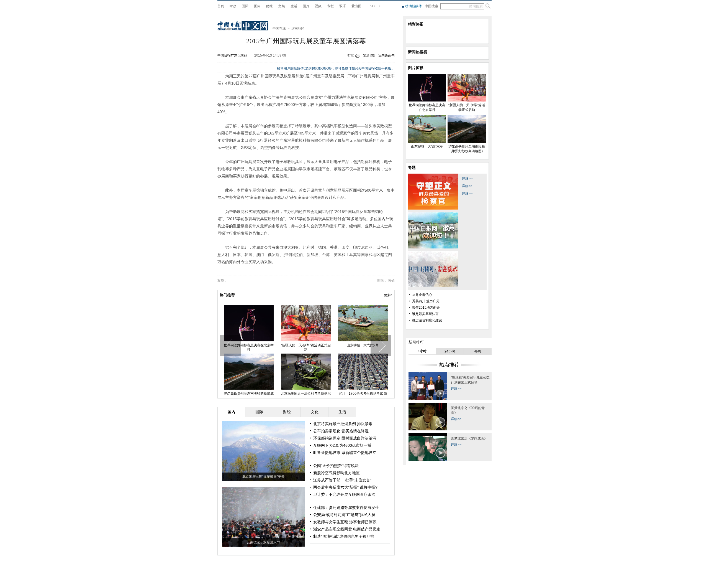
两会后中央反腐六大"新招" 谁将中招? (345, 487)
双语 (342, 6)
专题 (412, 167)
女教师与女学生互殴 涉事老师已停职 (344, 522)
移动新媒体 (413, 6)
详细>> (467, 179)
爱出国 (356, 6)
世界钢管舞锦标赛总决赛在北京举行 (249, 347)
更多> (388, 295)
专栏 (330, 6)
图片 (306, 6)
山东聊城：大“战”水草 (363, 345)
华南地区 (297, 29)
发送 (366, 55)
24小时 (450, 351)
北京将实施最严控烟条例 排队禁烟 (343, 424)
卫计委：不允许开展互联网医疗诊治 (344, 494)
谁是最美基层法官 (425, 314)
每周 (477, 351)
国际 (245, 6)
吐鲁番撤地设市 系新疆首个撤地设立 (344, 452)
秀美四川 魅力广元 (426, 301)
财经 (269, 6)
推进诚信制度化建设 (427, 320)
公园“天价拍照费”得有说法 (336, 465)
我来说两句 (386, 55)
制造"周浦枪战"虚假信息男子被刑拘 (343, 536)
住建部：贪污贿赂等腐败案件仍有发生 (346, 507)
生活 (294, 6)
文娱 (281, 6)
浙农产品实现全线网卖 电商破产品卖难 (346, 529)
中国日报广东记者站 (232, 55)
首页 (220, 6)
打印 (351, 55)
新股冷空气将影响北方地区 (336, 473)
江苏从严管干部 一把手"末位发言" (342, 480)
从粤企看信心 (422, 295)
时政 (233, 6)
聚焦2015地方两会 (426, 307)
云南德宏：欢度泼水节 (263, 542)
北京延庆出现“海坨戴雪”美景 (263, 477)
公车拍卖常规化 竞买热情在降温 (341, 431)
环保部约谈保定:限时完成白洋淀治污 (344, 438)
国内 (257, 6)
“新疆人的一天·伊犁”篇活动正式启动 (306, 347)
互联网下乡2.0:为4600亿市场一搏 (342, 445)
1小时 (422, 351)
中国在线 (279, 29)
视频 (318, 6)
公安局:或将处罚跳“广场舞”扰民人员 (344, 514)
